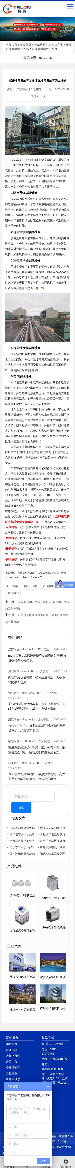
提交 (21, 807)
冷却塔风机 (20, 260)
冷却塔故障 (32, 186)
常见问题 (29, 58)
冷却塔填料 (20, 232)
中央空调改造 (56, 1146)
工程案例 (11, 1073)
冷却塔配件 (13, 1067)
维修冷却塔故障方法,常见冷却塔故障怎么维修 (41, 572)
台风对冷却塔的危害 (22, 840)
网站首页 (11, 1044)
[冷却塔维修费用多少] (37, 29)
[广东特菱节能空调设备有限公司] (17, 11)
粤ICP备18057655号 (53, 1141)
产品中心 (11, 1061)
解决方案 (57, 44)
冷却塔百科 (41, 44)
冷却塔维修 (29, 447)
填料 (25, 586)
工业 (24, 159)
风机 (35, 586)
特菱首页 (25, 44)
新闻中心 (11, 1050)
